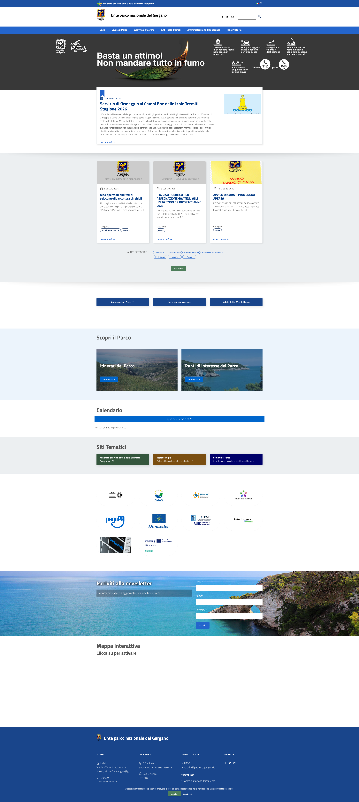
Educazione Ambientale (211, 252)
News (125, 230)
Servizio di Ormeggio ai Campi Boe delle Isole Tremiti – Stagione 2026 (151, 106)
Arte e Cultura (175, 252)
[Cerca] (259, 16)
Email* (199, 582)
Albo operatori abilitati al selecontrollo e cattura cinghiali (121, 197)
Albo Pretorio (234, 30)
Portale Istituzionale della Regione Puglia (173, 459)
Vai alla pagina (109, 379)
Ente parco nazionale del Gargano (139, 15)
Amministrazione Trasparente (203, 30)
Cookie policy (188, 793)
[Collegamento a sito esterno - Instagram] (232, 16)
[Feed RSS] (261, 2)
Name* (199, 596)
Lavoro (175, 256)
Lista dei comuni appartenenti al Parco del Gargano (233, 459)
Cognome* (201, 610)
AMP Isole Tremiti (171, 30)
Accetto (174, 793)
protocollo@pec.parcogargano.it (198, 767)
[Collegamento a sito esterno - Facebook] (222, 16)
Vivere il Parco (119, 30)
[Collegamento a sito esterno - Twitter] (227, 16)
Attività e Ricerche (144, 30)
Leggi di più (106, 142)
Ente (102, 30)
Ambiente (160, 252)
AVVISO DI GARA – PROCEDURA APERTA (234, 197)
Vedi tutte (178, 268)
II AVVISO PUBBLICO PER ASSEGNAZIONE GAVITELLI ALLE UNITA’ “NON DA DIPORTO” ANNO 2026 (179, 200)
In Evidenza (160, 256)
